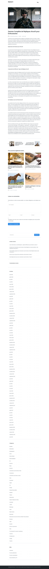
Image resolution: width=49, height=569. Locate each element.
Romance (11, 519)
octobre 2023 (11, 347)
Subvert (10, 2)
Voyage (10, 538)
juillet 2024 (11, 325)
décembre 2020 (12, 427)
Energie (10, 487)
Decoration (11, 480)
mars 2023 (11, 361)
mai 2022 (11, 386)
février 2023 (11, 364)
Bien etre (10, 463)
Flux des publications (13, 552)
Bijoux (10, 465)
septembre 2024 (12, 320)
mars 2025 (11, 306)
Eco (10, 485)
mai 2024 (11, 330)
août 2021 (11, 407)
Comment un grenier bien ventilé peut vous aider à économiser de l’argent (15, 167)
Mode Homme (11, 511)
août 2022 (11, 378)
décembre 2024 (12, 313)
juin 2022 (10, 383)
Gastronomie (11, 497)
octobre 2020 (11, 432)
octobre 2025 (11, 291)
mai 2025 (11, 303)
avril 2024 (11, 332)
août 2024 (11, 323)
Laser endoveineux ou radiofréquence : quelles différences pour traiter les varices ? (23, 244)
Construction (11, 473)
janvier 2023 (11, 366)
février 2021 (11, 422)
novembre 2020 (12, 429)
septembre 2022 (12, 376)
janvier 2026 (11, 289)
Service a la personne (13, 526)
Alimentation (11, 448)
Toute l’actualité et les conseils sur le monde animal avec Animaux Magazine (15, 187)
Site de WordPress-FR (13, 557)
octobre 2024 (11, 318)
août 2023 (11, 352)
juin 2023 (10, 354)
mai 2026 (11, 281)
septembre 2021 (12, 405)
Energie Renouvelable (13, 490)
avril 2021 (11, 417)
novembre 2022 (12, 371)
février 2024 (11, 337)
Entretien (10, 492)
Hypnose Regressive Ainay (14, 499)
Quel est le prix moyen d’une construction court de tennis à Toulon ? (20, 254)
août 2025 (11, 296)
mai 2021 (11, 415)
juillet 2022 (11, 381)
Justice (10, 504)
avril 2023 (11, 359)
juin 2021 (10, 412)
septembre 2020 (12, 434)
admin (11, 170)
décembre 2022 (12, 369)
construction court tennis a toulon (15, 475)
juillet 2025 (11, 298)
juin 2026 (10, 279)
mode (10, 509)
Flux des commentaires (13, 555)
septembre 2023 (12, 349)
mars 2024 (11, 335)
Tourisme (11, 533)
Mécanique (11, 507)
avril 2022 (11, 388)
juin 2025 (10, 301)
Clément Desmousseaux (14, 36)
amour (10, 453)
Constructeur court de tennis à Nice (15, 470)
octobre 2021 (11, 403)
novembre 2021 (12, 400)
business (11, 468)
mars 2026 (11, 284)
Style (10, 528)
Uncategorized (11, 536)
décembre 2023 (12, 342)
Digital (10, 482)
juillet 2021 (11, 410)
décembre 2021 (12, 398)
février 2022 (11, 393)
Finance (10, 494)
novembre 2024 (12, 315)
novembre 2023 (12, 344)
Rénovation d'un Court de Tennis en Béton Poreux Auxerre (19, 516)
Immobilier (11, 502)
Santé (10, 521)
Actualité (20, 36)
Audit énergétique (12, 458)
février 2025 (11, 308)
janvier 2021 (11, 424)
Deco (18, 170)
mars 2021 (11, 420)
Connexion (11, 550)
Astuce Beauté (11, 456)
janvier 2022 (11, 395)
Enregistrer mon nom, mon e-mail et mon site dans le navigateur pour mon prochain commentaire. (24, 220)
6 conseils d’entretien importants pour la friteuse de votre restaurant (33, 166)
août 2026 (11, 274)
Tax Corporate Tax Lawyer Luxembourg (15, 531)
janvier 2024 (11, 340)
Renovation (11, 514)
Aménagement (11, 451)
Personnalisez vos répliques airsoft (14, 132)
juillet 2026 (11, 277)
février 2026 (11, 286)
